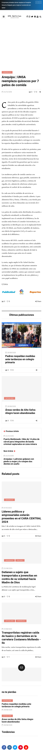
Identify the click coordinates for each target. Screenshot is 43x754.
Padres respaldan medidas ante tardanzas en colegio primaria (20, 359)
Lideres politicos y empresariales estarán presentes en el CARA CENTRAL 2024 (21, 516)
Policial (20, 560)
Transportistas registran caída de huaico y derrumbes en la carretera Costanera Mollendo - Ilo (21, 637)
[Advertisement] (21, 44)
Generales (7, 72)
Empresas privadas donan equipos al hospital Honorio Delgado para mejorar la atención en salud (16, 5)
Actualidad (9, 344)
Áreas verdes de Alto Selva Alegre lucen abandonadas (20, 411)
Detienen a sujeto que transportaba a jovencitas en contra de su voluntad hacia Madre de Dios (19, 577)
